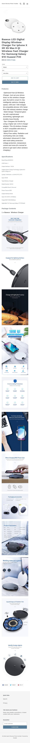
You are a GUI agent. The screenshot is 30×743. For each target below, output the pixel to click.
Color (3, 64)
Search (5, 699)
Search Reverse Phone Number (14, 736)
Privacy (5, 703)
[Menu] (27, 3)
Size (3, 70)
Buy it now (15, 82)
